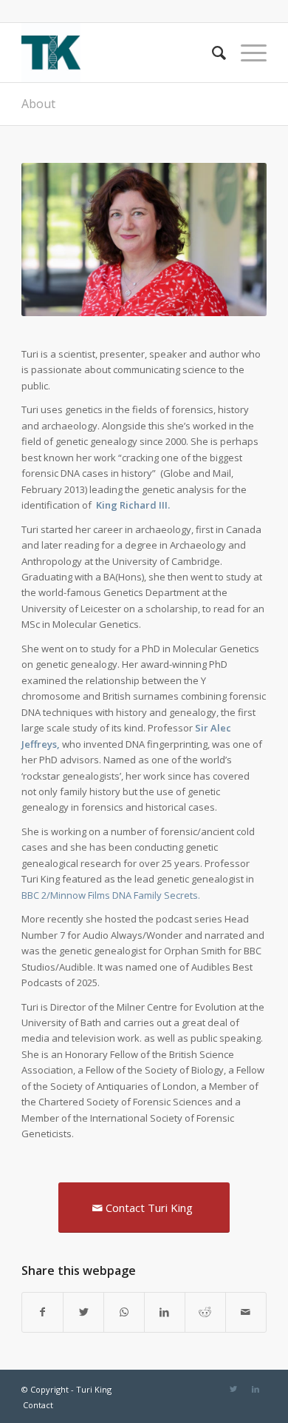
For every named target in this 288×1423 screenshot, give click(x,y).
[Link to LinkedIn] (255, 1389)
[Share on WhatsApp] (124, 1312)
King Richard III (132, 505)
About (38, 104)
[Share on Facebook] (42, 1312)
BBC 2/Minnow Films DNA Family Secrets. (110, 895)
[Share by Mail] (246, 1312)
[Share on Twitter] (83, 1312)
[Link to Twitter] (233, 1389)
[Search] (211, 52)
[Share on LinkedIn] (165, 1312)
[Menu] (246, 52)
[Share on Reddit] (205, 1312)
